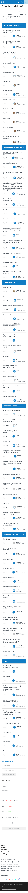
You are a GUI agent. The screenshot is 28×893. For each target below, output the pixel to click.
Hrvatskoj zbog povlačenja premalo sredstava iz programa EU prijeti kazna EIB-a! (12, 641)
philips (17, 435)
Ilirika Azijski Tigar (9, 109)
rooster (18, 276)
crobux (18, 600)
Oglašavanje (4, 849)
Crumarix (18, 290)
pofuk (17, 553)
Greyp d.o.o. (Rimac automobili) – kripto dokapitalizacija (12, 451)
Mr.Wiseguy (19, 444)
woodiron (18, 477)
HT (2, 823)
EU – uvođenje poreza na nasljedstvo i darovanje (10, 701)
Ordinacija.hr (11, 862)
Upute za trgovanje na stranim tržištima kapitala (12, 484)
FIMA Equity (7, 118)
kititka (17, 35)
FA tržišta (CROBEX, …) (10, 163)
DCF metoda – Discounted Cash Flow (12, 173)
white (17, 705)
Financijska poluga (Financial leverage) (12, 272)
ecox (18, 528)
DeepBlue (19, 177)
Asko (17, 265)
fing (18, 66)
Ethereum (6, 357)
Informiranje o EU (8, 652)
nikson (17, 247)
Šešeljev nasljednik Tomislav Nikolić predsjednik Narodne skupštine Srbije (12, 712)
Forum (3, 11)
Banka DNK (6, 677)
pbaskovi (19, 318)
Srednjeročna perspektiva (11, 723)
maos (17, 234)
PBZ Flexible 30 (8, 127)
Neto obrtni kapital (9, 219)
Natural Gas (6, 442)
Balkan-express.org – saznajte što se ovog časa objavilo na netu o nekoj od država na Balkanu (12, 688)
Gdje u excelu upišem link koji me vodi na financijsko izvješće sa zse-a (12, 230)
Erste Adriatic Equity (9, 63)
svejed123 (19, 166)
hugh (16, 157)
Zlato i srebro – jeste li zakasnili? (10, 431)
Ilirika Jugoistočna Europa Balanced (11, 137)
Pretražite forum (8, 774)
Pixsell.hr (3, 866)
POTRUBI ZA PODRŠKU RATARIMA (10, 549)
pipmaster (20, 299)
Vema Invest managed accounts (13, 306)
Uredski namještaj (8, 578)
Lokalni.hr (3, 864)
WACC (5, 210)
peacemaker (19, 611)
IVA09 (18, 93)
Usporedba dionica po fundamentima (9, 200)
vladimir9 (19, 222)
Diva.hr (17, 862)
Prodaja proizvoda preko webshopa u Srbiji (10, 366)
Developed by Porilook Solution (9, 889)
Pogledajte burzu (14, 828)
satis (17, 754)
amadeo (18, 329)
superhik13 (19, 645)
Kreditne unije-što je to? (10, 377)
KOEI (3, 800)
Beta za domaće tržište (10, 262)
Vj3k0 (18, 370)
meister (19, 455)
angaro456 (18, 193)
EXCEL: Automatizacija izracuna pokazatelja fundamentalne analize (12, 242)
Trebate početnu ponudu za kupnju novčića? (11, 31)
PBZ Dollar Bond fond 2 (10, 100)
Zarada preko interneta (10, 397)
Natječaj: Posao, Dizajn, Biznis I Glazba (12, 607)
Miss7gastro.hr (5, 868)
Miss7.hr (12, 868)
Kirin (17, 571)
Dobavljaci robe (8, 559)
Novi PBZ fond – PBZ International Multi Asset (11, 53)
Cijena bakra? (7, 733)
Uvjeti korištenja (6, 851)
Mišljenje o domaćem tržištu (11, 587)
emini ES (6, 503)
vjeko (18, 84)
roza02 (19, 213)
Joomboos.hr (13, 870)
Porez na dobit (7, 315)
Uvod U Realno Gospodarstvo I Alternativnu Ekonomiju (12, 667)
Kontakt (3, 847)
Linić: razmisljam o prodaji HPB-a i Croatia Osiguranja (13, 629)
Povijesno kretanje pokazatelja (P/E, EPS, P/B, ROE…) (12, 153)
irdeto (18, 497)
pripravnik (18, 745)
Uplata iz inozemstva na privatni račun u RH (10, 336)
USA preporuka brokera (10, 494)
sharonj (18, 339)
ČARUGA (19, 726)
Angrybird (19, 580)
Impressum (4, 843)
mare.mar (18, 717)
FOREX (5, 297)
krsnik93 (18, 590)
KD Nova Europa (8, 91)
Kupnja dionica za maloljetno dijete (12, 346)
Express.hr (9, 866)
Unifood (5, 751)
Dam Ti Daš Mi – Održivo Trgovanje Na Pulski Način (11, 618)
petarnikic (19, 399)
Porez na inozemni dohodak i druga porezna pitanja (12, 325)
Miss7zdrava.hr (5, 870)
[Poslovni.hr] (2, 2)
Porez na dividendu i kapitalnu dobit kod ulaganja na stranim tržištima (12, 463)
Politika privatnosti (7, 854)
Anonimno (19, 57)
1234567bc (19, 517)
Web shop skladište (9, 568)
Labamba (18, 562)
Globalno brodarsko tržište (11, 474)
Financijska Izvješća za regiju (12, 253)
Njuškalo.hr (10, 864)
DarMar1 (18, 468)
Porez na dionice (8, 287)
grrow (17, 694)
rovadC (18, 203)
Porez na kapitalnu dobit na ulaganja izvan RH (11, 513)
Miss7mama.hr (17, 866)
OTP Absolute (7, 81)
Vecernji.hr (4, 862)
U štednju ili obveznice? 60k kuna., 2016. (11, 387)
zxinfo (17, 256)
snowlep (18, 390)
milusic (17, 680)
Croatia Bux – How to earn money (11, 597)
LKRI (3, 817)
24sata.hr (16, 864)
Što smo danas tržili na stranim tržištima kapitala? (12, 421)
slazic (17, 735)
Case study (6, 742)
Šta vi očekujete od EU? (10, 539)
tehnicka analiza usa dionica (11, 411)
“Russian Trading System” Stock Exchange (11, 524)
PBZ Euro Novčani (8, 72)
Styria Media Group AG (7, 886)
